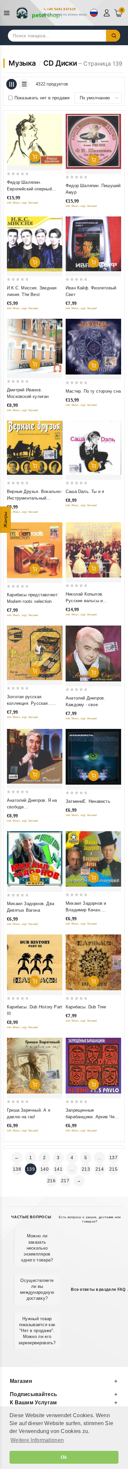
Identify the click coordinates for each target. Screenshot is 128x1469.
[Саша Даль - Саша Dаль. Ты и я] (93, 448)
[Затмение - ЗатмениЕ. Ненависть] (93, 757)
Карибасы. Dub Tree (86, 1006)
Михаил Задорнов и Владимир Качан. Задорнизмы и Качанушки (92, 910)
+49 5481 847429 (61, 9)
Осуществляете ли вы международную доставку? (37, 1289)
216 (51, 1180)
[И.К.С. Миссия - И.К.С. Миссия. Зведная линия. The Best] (34, 243)
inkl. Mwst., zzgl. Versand (22, 202)
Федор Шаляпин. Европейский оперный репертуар (29, 189)
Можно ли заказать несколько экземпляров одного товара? (37, 1247)
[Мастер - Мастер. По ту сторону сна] (93, 347)
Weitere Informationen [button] (37, 1440)
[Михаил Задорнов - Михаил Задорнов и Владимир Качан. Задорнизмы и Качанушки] (93, 858)
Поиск (113, 36)
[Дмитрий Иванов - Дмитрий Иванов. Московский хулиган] (34, 346)
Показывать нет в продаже (42, 97)
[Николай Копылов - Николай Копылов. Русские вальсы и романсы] (93, 549)
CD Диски (60, 63)
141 (58, 1169)
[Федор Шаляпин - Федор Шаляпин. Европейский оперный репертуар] (34, 140)
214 (100, 1169)
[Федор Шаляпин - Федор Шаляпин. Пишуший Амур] (93, 141)
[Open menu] (8, 13)
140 (44, 1169)
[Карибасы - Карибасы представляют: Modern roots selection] (34, 550)
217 (65, 1180)
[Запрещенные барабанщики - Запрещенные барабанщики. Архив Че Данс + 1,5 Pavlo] (93, 1066)
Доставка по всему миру (67, 14)
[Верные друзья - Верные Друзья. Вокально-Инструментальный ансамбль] (34, 448)
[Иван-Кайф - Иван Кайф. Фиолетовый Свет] (93, 243)
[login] (107, 13)
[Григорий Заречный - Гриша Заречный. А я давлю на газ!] (34, 1065)
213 (86, 1169)
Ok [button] (64, 1457)
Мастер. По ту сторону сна (93, 391)
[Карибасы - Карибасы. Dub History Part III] (34, 962)
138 (17, 1169)
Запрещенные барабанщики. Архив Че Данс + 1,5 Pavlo (90, 1117)
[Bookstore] (39, 13)
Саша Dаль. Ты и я (85, 491)
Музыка (22, 63)
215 (113, 1169)
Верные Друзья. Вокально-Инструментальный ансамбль (34, 498)
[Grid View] (11, 84)
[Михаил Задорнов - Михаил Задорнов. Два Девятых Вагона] (34, 859)
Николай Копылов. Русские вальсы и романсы (84, 601)
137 (113, 1157)
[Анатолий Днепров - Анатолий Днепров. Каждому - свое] (93, 653)
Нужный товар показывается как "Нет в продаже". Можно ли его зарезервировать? (37, 1330)
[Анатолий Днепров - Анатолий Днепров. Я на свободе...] (34, 756)
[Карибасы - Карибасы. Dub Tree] (93, 962)
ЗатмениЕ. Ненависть (88, 801)
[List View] (24, 84)
